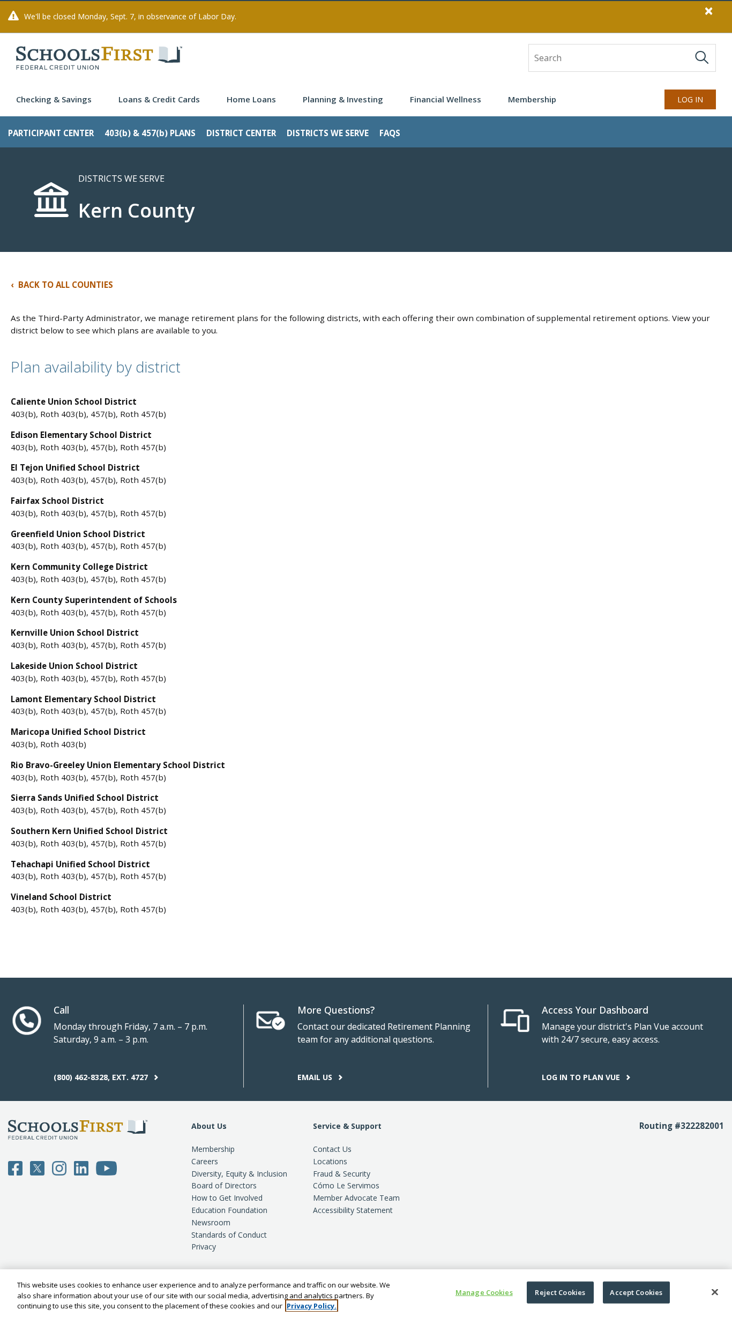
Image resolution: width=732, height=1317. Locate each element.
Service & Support (347, 1126)
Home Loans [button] (251, 99)
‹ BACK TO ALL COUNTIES (62, 284)
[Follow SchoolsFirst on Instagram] (59, 1167)
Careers (204, 1161)
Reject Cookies (560, 1292)
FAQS (389, 133)
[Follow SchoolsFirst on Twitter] (37, 1167)
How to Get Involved (227, 1198)
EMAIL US (315, 1077)
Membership (213, 1149)
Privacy (203, 1246)
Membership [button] (532, 99)
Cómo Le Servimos (346, 1185)
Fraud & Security (341, 1174)
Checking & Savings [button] (54, 99)
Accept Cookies (636, 1292)
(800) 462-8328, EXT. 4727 (102, 1077)
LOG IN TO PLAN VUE (582, 1077)
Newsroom (210, 1222)
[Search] (702, 57)
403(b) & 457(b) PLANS (150, 133)
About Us (209, 1126)
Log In (690, 99)
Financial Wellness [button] (445, 99)
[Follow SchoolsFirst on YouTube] (106, 1167)
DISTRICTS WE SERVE (328, 133)
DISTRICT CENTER (241, 133)
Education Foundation (229, 1210)
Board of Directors (224, 1185)
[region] (366, 1293)
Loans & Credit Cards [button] (159, 99)
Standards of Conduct (229, 1235)
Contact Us (332, 1149)
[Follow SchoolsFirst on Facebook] (15, 1167)
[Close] (715, 1292)
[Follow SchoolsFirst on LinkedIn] (81, 1167)
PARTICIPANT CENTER (51, 133)
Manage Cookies (484, 1292)
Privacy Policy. (312, 1306)
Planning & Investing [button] (343, 99)
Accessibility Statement (353, 1210)
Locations (330, 1161)
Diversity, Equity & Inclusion (239, 1174)
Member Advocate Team (356, 1198)
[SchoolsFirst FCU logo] (99, 58)
